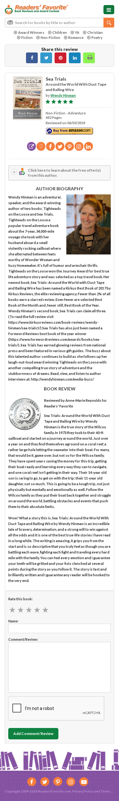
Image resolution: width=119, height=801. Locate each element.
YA (77, 32)
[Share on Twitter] (46, 57)
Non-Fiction (50, 37)
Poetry (96, 37)
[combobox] (59, 22)
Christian (95, 32)
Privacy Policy (83, 791)
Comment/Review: (23, 639)
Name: (13, 621)
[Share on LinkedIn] (75, 57)
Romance (75, 37)
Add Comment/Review (33, 733)
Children (59, 32)
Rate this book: (20, 599)
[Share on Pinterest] (60, 57)
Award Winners (31, 32)
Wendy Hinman (63, 95)
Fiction (27, 37)
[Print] (89, 57)
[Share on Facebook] (32, 57)
